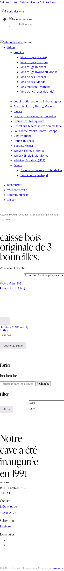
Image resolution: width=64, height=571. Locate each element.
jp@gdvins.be (8, 506)
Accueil (4, 214)
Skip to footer (49, 2)
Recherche (43, 384)
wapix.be (58, 568)
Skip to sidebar (29, 2)
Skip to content (9, 2)
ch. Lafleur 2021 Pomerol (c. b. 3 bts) (14, 328)
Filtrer (6, 409)
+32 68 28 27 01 (10, 513)
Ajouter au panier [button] (13, 345)
